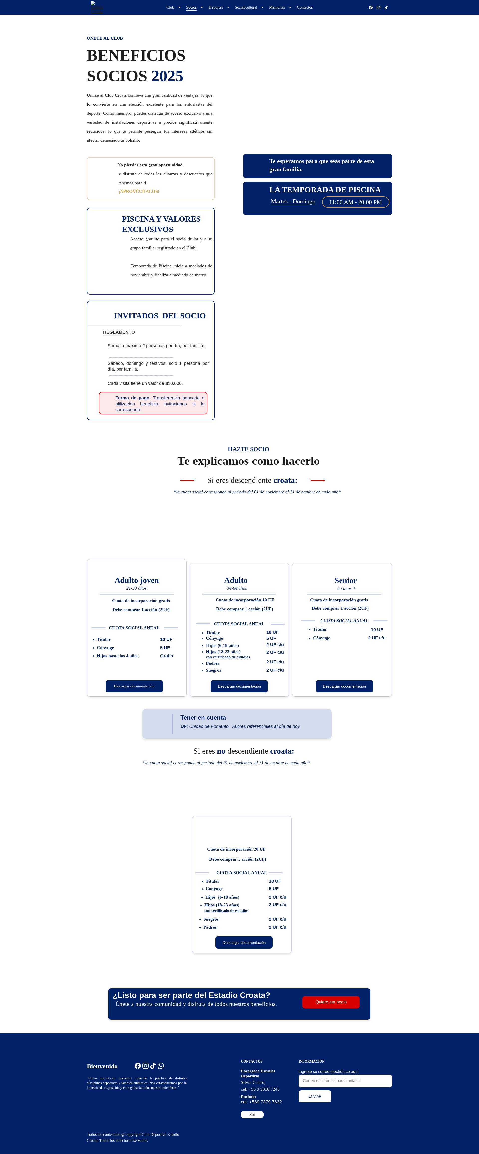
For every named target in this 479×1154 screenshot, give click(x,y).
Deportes (216, 7)
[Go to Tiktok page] (386, 7)
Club (170, 7)
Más (252, 1114)
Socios (191, 7)
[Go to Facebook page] (373, 7)
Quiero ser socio (331, 1002)
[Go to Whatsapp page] (161, 1066)
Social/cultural (246, 7)
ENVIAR (315, 1096)
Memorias (277, 7)
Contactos (305, 7)
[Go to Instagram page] (380, 7)
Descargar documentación (134, 686)
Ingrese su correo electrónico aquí (329, 1071)
